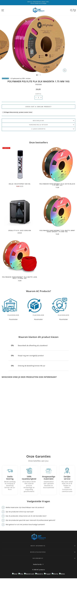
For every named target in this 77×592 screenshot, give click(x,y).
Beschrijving (38, 120)
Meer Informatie (38, 545)
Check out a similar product (38, 106)
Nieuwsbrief (38, 558)
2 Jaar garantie (38, 129)
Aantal (38, 94)
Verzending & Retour (38, 124)
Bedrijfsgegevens (38, 552)
